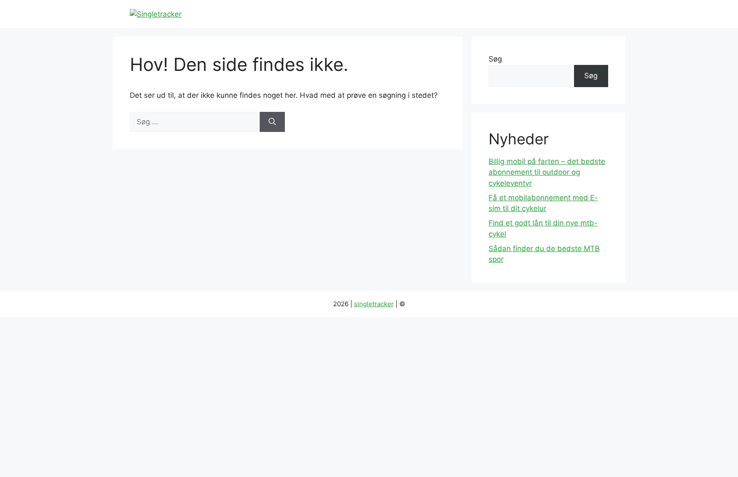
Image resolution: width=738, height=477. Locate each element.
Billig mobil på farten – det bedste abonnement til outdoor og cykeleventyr (547, 172)
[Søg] (272, 122)
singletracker (374, 304)
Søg (495, 59)
